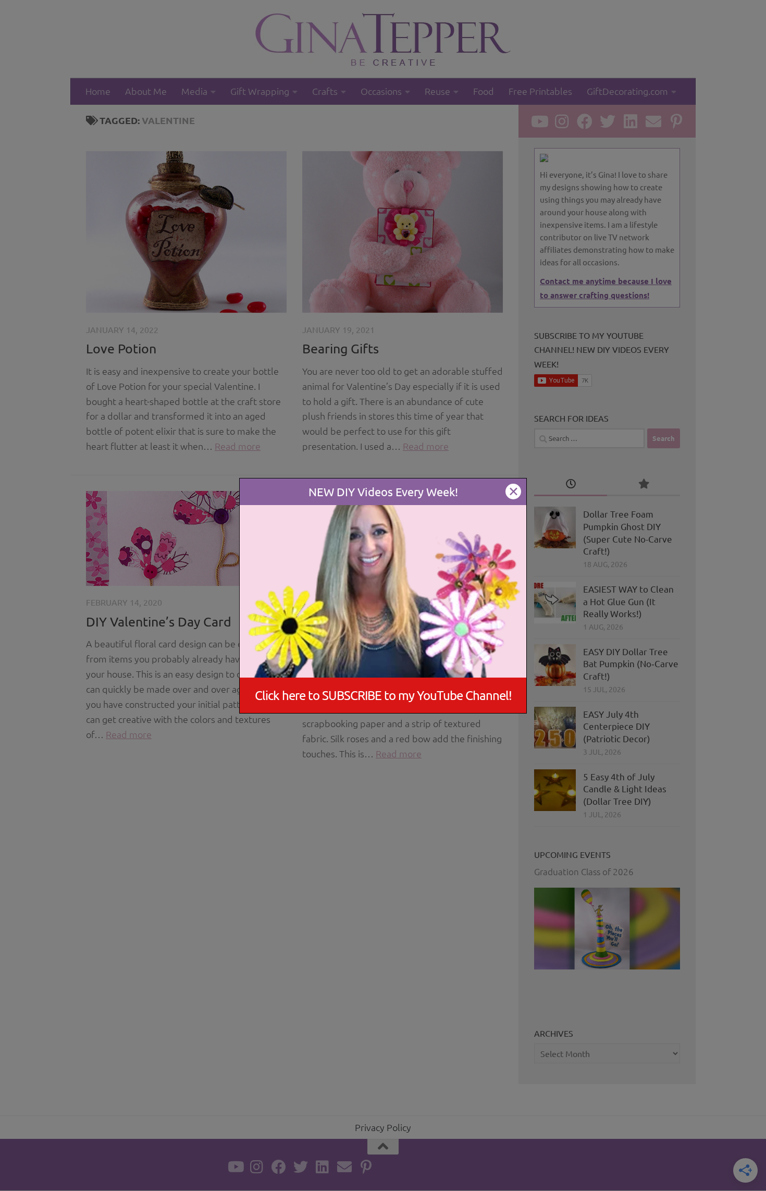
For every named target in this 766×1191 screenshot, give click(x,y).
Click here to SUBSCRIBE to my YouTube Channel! (383, 695)
